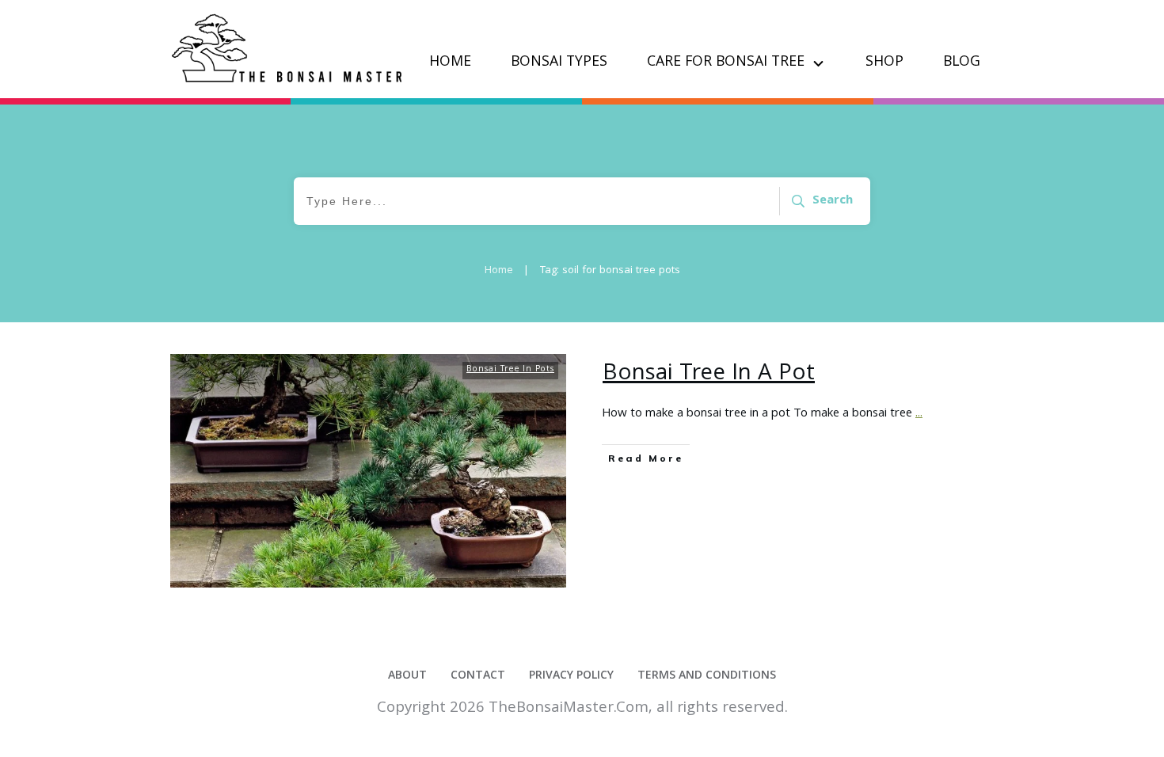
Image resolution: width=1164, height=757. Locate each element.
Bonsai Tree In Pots (510, 370)
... (918, 414)
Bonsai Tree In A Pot (709, 375)
